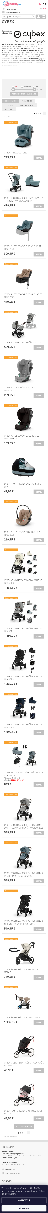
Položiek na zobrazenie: (24, 94)
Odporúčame (10, 101)
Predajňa (8, 1147)
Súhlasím (24, 1208)
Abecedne (9, 109)
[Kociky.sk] (12, 3)
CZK (41, 9)
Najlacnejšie (27, 101)
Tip (36, 87)
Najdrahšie (9, 105)
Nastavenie (24, 1200)
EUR (44, 9)
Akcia (17, 87)
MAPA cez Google (9, 1158)
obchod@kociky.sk (12, 1173)
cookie (30, 1188)
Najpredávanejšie (27, 105)
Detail (39, 158)
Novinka (27, 87)
